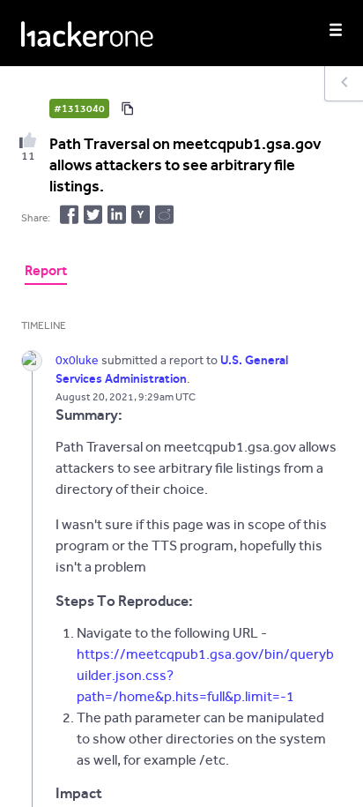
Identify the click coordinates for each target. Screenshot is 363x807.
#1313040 (79, 108)
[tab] (46, 272)
